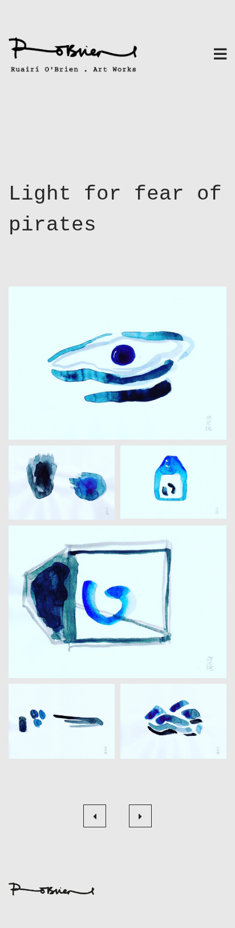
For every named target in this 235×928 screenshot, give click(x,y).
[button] (117, 362)
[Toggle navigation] (220, 55)
